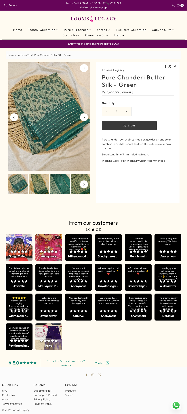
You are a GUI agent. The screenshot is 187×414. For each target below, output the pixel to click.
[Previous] (14, 117)
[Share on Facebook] (166, 66)
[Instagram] (92, 374)
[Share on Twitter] (170, 66)
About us (7, 399)
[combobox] (31, 5)
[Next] (84, 117)
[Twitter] (99, 374)
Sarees (102, 30)
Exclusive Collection (131, 30)
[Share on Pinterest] (175, 66)
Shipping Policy (42, 390)
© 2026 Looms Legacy (15, 410)
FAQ (4, 390)
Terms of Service (12, 403)
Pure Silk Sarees (76, 30)
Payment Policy (42, 403)
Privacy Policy (41, 399)
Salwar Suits (162, 30)
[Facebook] (86, 374)
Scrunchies (71, 35)
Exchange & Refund (45, 395)
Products (70, 390)
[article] (19, 247)
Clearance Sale (96, 35)
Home (17, 30)
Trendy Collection (42, 30)
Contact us (8, 395)
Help (118, 35)
